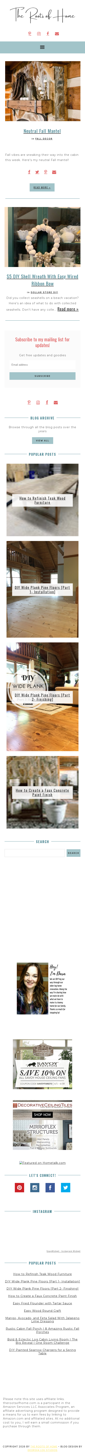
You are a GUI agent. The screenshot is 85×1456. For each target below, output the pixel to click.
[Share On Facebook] (29, 172)
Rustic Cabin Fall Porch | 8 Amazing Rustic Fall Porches (42, 1330)
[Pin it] (45, 172)
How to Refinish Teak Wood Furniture (43, 500)
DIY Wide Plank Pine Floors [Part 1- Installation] (42, 589)
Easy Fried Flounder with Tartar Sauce (42, 1303)
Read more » (42, 187)
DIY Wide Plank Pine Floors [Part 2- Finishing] (42, 697)
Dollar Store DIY (44, 292)
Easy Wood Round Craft (42, 1311)
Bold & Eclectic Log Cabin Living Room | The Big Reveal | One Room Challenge (42, 1341)
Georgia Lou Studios (42, 1450)
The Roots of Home (43, 1446)
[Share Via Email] (54, 172)
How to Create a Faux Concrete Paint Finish (42, 792)
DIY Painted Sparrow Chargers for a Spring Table (42, 1351)
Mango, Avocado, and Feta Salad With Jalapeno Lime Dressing (42, 1319)
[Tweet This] (37, 172)
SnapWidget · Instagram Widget (63, 1251)
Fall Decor (44, 138)
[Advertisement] (42, 910)
